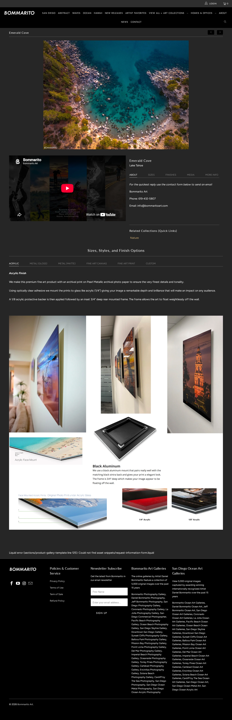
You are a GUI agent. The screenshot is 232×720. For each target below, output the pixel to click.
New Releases (114, 13)
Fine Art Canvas (96, 263)
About (223, 13)
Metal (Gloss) (38, 263)
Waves (76, 13)
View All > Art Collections (166, 13)
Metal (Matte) (67, 263)
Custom (151, 263)
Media (190, 174)
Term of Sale (56, 594)
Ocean (87, 13)
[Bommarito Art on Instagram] (24, 583)
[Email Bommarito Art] (30, 583)
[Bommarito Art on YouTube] (18, 583)
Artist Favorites (135, 13)
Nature (134, 237)
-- (187, 13)
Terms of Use (56, 587)
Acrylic (14, 263)
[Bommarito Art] (20, 13)
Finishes (170, 174)
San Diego (48, 13)
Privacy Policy (57, 581)
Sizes (151, 174)
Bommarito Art (25, 704)
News (124, 22)
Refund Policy (57, 600)
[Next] (220, 32)
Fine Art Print (126, 263)
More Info (211, 174)
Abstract (64, 13)
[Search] (225, 22)
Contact (136, 22)
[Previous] (211, 32)
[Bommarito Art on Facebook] (11, 583)
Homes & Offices (201, 13)
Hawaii (98, 13)
